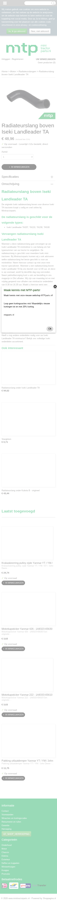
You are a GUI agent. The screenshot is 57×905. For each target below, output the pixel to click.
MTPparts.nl (46, 295)
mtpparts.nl (9, 315)
